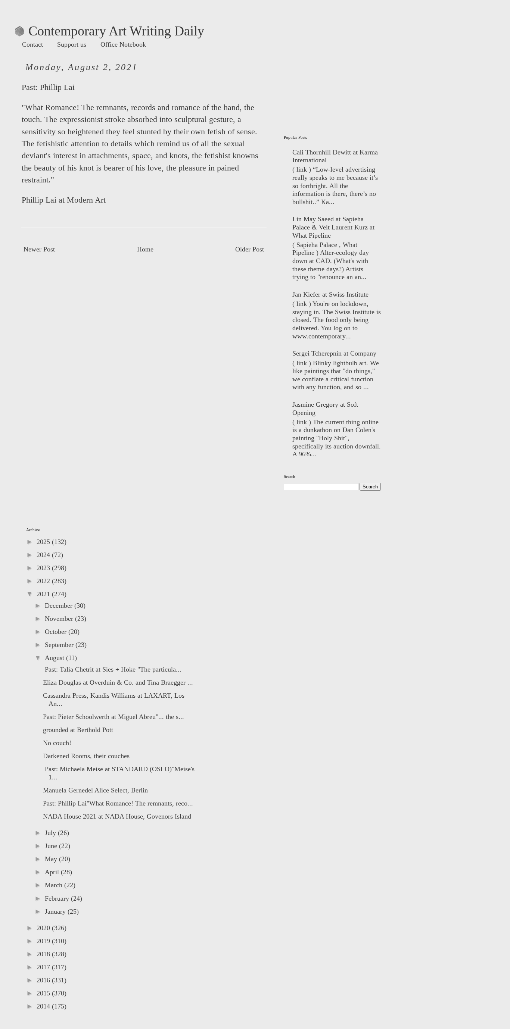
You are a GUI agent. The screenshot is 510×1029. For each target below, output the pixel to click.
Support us (71, 44)
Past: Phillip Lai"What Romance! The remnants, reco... (118, 803)
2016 (44, 980)
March (54, 885)
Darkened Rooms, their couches (86, 756)
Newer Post (39, 249)
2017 (44, 967)
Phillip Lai (57, 87)
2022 (44, 581)
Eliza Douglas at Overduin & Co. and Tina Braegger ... (118, 682)
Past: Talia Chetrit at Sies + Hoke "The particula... (112, 669)
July (51, 832)
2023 (44, 568)
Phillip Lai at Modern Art (64, 200)
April (53, 872)
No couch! (57, 743)
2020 (44, 928)
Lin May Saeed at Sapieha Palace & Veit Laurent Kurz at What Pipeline (333, 227)
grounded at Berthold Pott (78, 730)
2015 (44, 993)
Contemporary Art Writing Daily (109, 31)
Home (145, 249)
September (60, 644)
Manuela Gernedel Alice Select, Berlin (95, 790)
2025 (44, 541)
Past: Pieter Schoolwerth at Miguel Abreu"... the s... (113, 716)
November (60, 618)
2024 (44, 555)
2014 (44, 1006)
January (56, 911)
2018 (44, 954)
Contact (32, 44)
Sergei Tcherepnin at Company (334, 353)
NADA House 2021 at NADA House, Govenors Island (117, 816)
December (59, 605)
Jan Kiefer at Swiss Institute (330, 294)
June (52, 846)
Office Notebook (123, 44)
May (52, 859)
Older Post (249, 249)
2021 (44, 594)
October (56, 631)
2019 (44, 941)
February (58, 898)
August (55, 658)
